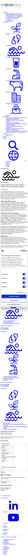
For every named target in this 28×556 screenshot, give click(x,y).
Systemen (5, 12)
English (7, 162)
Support (5, 133)
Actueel (5, 137)
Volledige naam (5, 445)
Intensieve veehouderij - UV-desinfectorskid (15, 132)
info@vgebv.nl (4, 497)
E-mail (2, 481)
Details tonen (20, 292)
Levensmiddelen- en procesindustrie (13, 80)
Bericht (3, 460)
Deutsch (8, 163)
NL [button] (24, 160)
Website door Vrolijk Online (9, 544)
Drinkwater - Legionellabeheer (12, 122)
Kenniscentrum (9, 134)
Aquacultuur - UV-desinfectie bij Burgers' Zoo (16, 117)
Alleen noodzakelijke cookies (14, 304)
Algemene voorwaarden (8, 539)
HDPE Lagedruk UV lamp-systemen (14, 14)
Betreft (3, 455)
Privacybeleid (6, 542)
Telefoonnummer (5, 452)
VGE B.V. (14, 537)
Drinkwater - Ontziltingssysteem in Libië (14, 128)
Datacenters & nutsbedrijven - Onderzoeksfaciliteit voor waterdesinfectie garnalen (15, 120)
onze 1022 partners (9, 257)
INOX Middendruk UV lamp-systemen (14, 16)
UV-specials (8, 19)
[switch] (24, 278)
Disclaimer (5, 541)
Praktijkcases (6, 116)
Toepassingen (6, 22)
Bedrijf (3, 447)
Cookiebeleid (6, 540)
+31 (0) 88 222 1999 (5, 495)
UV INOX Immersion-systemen (13, 17)
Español (7, 166)
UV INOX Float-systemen (11, 18)
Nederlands (8, 161)
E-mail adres (4, 450)
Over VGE (5, 135)
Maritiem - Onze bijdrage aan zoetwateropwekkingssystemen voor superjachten (16, 130)
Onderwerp (4, 458)
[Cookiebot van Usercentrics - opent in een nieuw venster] (20, 251)
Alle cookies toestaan (14, 296)
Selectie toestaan (14, 300)
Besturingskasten (9, 20)
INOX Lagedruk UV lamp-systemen (14, 13)
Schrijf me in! (3, 482)
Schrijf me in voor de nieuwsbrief (9, 467)
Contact (5, 138)
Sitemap (5, 530)
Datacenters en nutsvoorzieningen (13, 103)
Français (8, 165)
